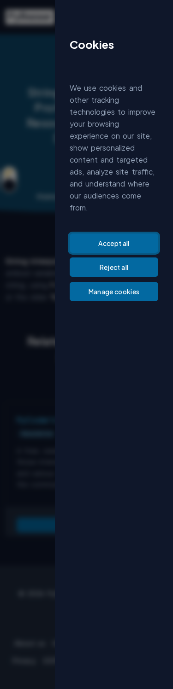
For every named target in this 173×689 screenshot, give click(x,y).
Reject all (114, 267)
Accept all (114, 243)
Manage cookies (114, 291)
